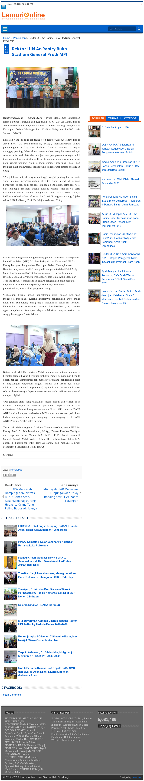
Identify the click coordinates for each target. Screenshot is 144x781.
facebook (117, 4)
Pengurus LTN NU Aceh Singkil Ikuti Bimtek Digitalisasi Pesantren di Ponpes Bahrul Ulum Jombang (121, 200)
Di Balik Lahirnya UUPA (115, 127)
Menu (3, 7)
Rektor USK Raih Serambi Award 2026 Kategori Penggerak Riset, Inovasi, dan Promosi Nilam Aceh (121, 257)
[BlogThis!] (7, 475)
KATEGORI (131, 118)
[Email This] (4, 475)
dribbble (135, 4)
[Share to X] (11, 475)
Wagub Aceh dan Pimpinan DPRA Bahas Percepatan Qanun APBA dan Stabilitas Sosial (121, 165)
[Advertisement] (114, 59)
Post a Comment (11, 694)
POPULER (97, 118)
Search (139, 29)
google (122, 4)
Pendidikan (16, 469)
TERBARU (114, 118)
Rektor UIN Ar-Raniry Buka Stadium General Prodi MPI (39, 51)
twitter (113, 4)
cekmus (136, 777)
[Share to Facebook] (14, 475)
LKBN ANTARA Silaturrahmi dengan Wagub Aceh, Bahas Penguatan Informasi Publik (118, 148)
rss (126, 4)
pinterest (140, 4)
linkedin (131, 4)
